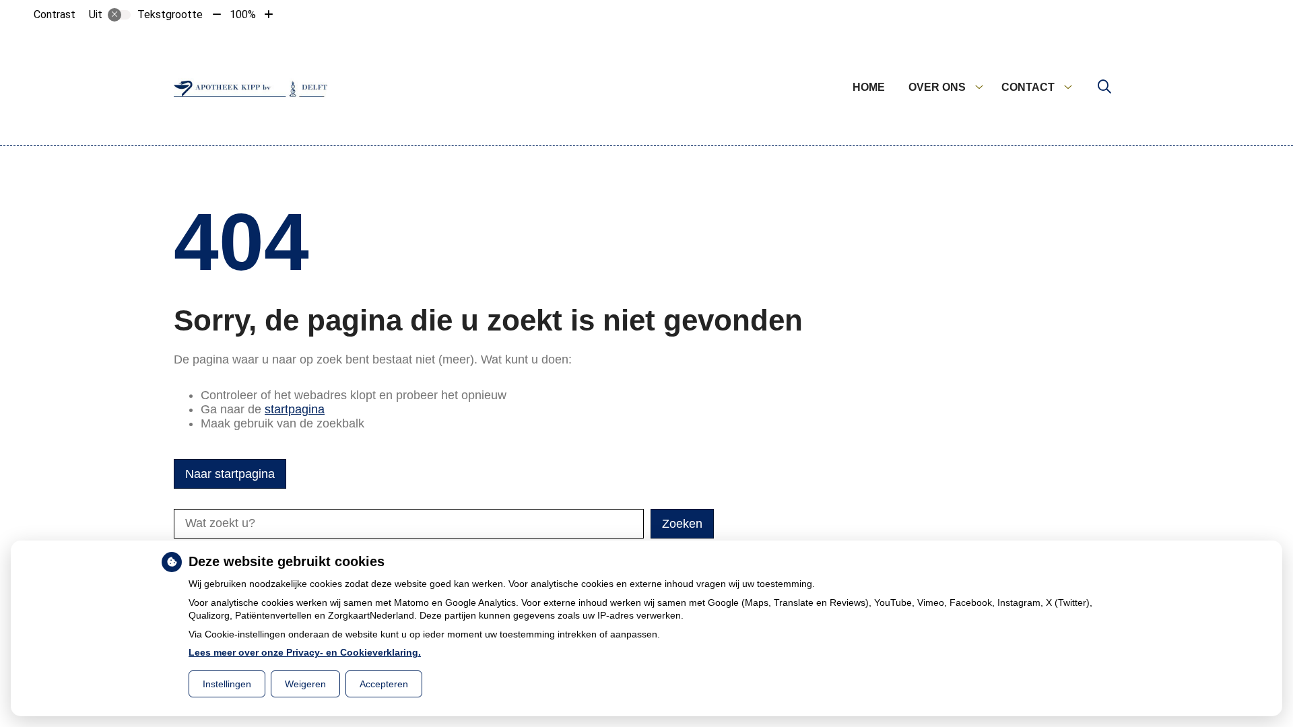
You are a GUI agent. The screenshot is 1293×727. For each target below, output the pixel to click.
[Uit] (119, 15)
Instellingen (227, 684)
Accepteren (384, 684)
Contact (1028, 87)
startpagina (295, 409)
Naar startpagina (230, 474)
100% (243, 14)
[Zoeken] (1104, 87)
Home (869, 87)
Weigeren (305, 684)
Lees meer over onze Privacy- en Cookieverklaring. (305, 652)
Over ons (937, 87)
